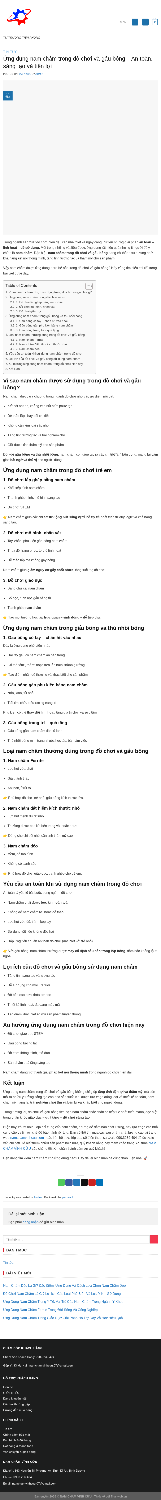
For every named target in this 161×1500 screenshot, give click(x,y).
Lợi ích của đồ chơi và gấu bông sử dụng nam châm (44, 359)
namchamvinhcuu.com (27, 1137)
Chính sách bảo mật (16, 1434)
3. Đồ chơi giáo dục (29, 311)
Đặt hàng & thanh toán (18, 1446)
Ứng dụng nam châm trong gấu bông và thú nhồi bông (45, 316)
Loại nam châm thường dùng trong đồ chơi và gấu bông (47, 335)
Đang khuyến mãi (14, 1398)
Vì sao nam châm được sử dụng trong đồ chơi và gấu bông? (50, 292)
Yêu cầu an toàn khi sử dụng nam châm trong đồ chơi (45, 353)
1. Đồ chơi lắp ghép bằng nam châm (40, 302)
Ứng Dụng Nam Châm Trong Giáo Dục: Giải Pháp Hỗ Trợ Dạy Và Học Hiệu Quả (63, 1318)
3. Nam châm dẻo (28, 349)
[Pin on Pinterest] (92, 1182)
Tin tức (10, 52)
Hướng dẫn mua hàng (17, 1410)
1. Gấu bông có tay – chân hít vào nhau (42, 321)
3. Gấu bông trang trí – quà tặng (37, 330)
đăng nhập (31, 1222)
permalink (68, 1197)
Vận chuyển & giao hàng (19, 1451)
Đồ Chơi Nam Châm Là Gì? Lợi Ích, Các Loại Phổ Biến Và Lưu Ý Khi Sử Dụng (62, 1294)
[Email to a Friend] (84, 1182)
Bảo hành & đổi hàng (17, 1440)
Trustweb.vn (119, 1496)
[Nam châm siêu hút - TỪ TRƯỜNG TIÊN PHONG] (23, 18)
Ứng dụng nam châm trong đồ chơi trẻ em (37, 297)
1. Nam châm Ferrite (29, 339)
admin (39, 74)
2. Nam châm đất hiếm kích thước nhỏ (41, 344)
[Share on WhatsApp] (61, 1182)
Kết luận (14, 369)
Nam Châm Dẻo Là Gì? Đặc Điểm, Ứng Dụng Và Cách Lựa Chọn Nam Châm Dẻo (64, 1285)
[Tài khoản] (145, 22)
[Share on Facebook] (69, 1182)
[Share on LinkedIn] (99, 1182)
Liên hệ (8, 1387)
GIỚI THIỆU (11, 1393)
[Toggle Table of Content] (87, 286)
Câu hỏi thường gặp (16, 1404)
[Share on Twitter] (76, 1182)
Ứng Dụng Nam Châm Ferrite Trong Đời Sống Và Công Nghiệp (50, 1310)
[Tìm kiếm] (135, 22)
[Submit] (154, 1239)
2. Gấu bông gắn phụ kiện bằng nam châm (44, 325)
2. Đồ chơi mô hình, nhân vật (35, 306)
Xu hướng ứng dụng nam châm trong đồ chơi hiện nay (46, 364)
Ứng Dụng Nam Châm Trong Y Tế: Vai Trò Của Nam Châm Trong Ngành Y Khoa (63, 1301)
